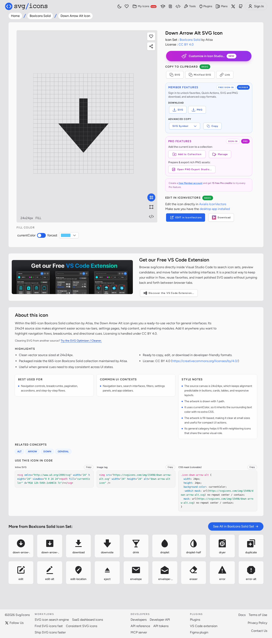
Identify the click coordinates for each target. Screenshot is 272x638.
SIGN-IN (233, 141)
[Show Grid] (151, 197)
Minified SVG (202, 74)
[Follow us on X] (233, 6)
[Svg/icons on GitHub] (240, 6)
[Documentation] (170, 6)
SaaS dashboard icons (87, 619)
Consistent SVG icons (81, 626)
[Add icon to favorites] (31, 556)
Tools (192, 6)
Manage (223, 154)
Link (227, 74)
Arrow (32, 451)
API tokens (160, 626)
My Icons (147, 6)
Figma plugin (199, 632)
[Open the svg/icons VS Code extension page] (72, 277)
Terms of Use (258, 615)
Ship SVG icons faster (50, 632)
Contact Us (259, 631)
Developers (139, 619)
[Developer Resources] (178, 6)
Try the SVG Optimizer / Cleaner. (81, 340)
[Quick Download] (31, 536)
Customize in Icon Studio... (211, 56)
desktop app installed (215, 209)
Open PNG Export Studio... (194, 169)
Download (224, 217)
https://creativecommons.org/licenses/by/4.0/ (205, 361)
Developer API (160, 619)
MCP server (139, 632)
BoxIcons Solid (40, 16)
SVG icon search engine (52, 619)
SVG (177, 74)
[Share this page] (151, 46)
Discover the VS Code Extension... (171, 293)
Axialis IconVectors (212, 204)
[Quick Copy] (10, 536)
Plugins (207, 6)
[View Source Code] (151, 216)
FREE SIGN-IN (226, 87)
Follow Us (16, 623)
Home (15, 16)
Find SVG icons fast (49, 626)
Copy (214, 126)
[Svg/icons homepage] (26, 6)
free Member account (191, 183)
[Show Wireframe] (151, 207)
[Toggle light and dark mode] (119, 6)
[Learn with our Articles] (162, 6)
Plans (224, 6)
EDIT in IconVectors (188, 217)
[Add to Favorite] (151, 36)
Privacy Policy (257, 623)
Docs (242, 615)
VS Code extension (203, 626)
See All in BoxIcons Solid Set (233, 526)
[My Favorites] (126, 6)
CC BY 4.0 (186, 44)
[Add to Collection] (10, 556)
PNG (200, 109)
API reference (140, 626)
